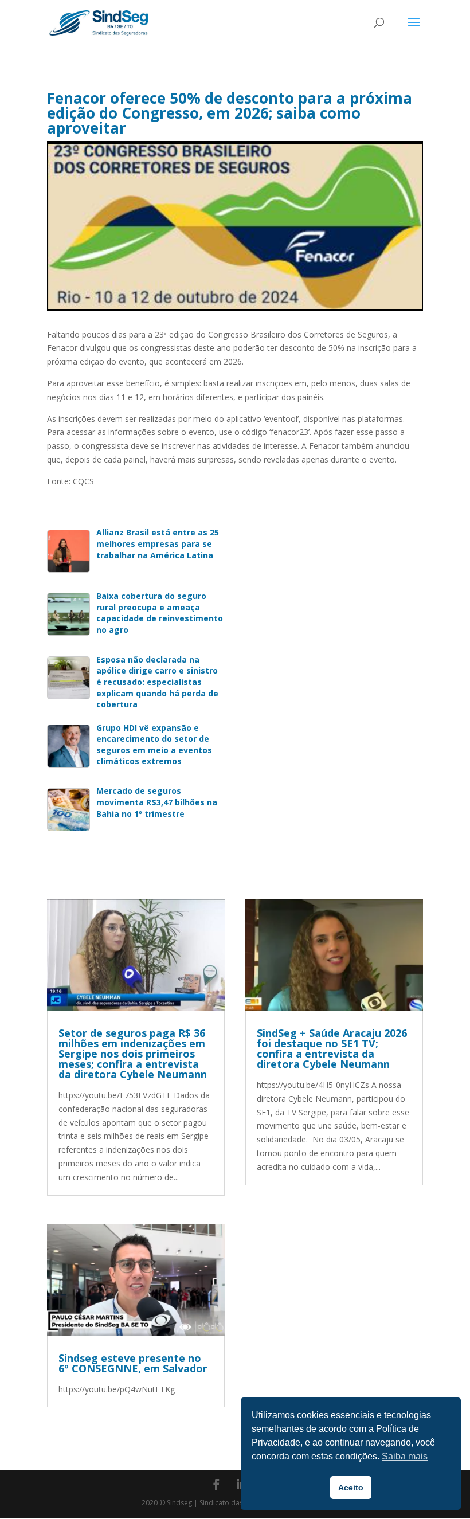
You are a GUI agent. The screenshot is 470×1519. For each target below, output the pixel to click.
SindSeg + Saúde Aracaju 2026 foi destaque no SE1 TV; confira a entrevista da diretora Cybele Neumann (332, 1048)
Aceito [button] (350, 1487)
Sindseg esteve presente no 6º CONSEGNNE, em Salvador (132, 1363)
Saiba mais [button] (405, 1456)
